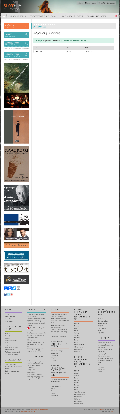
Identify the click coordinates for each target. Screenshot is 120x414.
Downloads (78, 349)
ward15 (113, 411)
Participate (54, 395)
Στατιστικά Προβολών (104, 343)
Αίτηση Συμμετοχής (57, 351)
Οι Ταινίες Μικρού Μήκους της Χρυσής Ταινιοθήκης (35, 362)
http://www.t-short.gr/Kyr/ (28, 411)
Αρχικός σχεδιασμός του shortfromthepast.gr (105, 355)
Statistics (77, 352)
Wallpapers (101, 369)
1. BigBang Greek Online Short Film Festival (59, 315)
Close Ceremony (79, 347)
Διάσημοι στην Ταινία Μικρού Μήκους (11, 349)
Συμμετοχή (101, 333)
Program (77, 337)
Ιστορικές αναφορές (11, 340)
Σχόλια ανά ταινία (32, 337)
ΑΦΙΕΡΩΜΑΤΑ (67, 16)
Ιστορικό (53, 358)
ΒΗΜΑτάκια (9, 343)
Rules (53, 388)
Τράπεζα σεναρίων (11, 336)
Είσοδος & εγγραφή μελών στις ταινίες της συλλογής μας (35, 344)
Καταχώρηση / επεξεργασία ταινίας (13, 368)
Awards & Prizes (56, 386)
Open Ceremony (79, 345)
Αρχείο (100, 330)
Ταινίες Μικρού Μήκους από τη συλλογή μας (36, 315)
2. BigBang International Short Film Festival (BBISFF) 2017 (60, 321)
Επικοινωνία (111, 3)
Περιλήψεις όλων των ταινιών (36, 333)
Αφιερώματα (31, 370)
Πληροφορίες (55, 355)
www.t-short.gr (35, 409)
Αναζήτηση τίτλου (10, 364)
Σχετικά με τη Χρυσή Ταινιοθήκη (33, 366)
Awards (76, 328)
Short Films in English (116, 16)
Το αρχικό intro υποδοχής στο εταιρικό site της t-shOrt (106, 360)
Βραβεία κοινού (102, 323)
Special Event (78, 404)
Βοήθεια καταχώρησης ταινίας (12, 372)
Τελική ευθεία (38, 51)
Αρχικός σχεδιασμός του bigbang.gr (105, 350)
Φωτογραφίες (102, 328)
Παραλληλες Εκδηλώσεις (58, 336)
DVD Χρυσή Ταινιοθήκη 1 (35, 374)
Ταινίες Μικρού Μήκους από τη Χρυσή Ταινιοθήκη (36, 320)
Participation (78, 401)
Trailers (7, 338)
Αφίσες (100, 372)
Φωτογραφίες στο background (103, 366)
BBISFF (76, 323)
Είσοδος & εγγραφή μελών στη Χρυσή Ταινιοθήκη (35, 350)
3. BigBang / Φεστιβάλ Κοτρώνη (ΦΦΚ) (58, 326)
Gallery (53, 391)
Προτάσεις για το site (11, 354)
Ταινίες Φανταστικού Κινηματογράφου (104, 320)
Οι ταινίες (54, 360)
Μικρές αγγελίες (90, 3)
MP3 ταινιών (31, 340)
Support (53, 393)
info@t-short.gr (44, 409)
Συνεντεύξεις (31, 372)
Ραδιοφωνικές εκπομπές (12, 352)
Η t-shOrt (101, 3)
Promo (76, 340)
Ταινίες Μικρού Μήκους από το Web (36, 324)
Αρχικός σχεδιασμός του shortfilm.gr (105, 346)
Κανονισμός (54, 353)
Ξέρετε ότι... (8, 345)
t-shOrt (101, 409)
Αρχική (4, 16)
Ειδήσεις (80, 3)
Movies (53, 384)
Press (76, 342)
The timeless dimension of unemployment (59, 380)
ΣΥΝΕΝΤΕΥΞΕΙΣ (79, 16)
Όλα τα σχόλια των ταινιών (35, 335)
